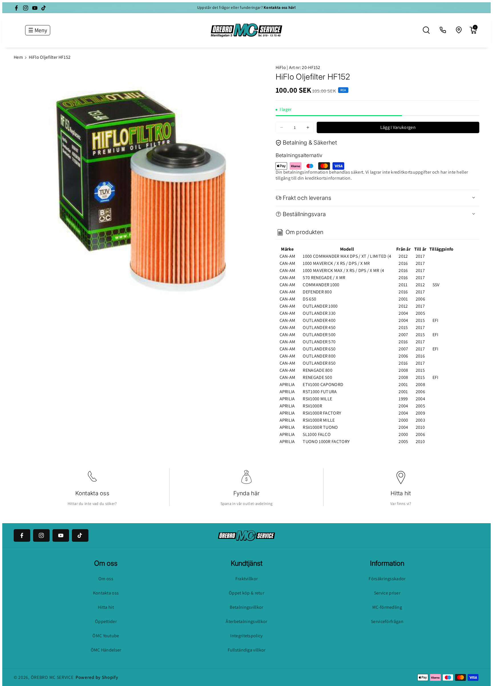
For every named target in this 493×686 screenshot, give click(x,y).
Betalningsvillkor (246, 607)
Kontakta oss (92, 493)
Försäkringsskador (387, 579)
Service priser (387, 593)
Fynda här (246, 493)
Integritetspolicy (246, 636)
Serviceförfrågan (387, 621)
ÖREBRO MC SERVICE (52, 677)
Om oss (105, 579)
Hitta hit (401, 493)
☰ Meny (37, 30)
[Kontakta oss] (443, 30)
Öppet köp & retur (246, 593)
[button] (426, 30)
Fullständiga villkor (247, 650)
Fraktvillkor (246, 579)
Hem (18, 57)
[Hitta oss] (459, 30)
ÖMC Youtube (105, 636)
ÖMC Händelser (106, 650)
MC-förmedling (387, 607)
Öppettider (106, 621)
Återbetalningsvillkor (246, 621)
